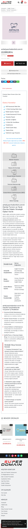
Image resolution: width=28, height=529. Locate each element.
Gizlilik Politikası (5, 483)
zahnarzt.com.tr (6, 439)
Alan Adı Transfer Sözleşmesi (9, 472)
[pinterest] (8, 82)
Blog (2, 507)
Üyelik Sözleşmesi (6, 485)
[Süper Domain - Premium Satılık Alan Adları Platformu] (6, 3)
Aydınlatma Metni (6, 479)
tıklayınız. (4, 526)
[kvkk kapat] (25, 524)
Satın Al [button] (8, 63)
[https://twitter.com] (9, 456)
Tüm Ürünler (4, 513)
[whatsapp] (17, 82)
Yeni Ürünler (4, 511)
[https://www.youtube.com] (15, 456)
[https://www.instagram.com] (12, 456)
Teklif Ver (21, 63)
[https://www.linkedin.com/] (18, 456)
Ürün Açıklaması (7, 88)
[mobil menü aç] (25, 2)
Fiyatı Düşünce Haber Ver (14, 73)
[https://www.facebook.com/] (6, 456)
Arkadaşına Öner (15, 70)
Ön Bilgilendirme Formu (7, 474)
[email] (14, 82)
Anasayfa (3, 8)
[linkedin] (11, 82)
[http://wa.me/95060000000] (21, 456)
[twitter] (5, 82)
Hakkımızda (4, 505)
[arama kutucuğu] (18, 2)
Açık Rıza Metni (5, 481)
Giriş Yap (3, 495)
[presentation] (1, 431)
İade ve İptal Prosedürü (7, 477)
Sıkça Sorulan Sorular (6, 509)
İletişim (3, 515)
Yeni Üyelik (4, 493)
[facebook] (2, 82)
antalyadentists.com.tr (21, 440)
